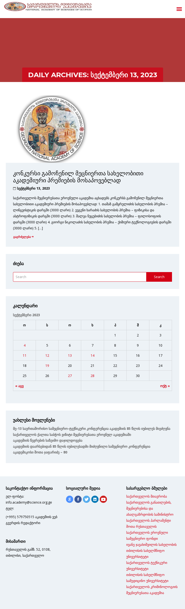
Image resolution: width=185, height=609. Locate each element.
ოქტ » (165, 385)
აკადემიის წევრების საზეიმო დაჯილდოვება (47, 440)
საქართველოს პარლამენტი (148, 520)
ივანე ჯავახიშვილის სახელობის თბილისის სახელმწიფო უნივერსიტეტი (151, 550)
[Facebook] (78, 499)
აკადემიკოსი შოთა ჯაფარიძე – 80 (40, 452)
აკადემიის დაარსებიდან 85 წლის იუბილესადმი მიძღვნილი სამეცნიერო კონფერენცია (81, 446)
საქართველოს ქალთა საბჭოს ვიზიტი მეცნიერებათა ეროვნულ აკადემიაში (72, 434)
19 (47, 365)
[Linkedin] (95, 499)
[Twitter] (86, 499)
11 (24, 355)
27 (70, 375)
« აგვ (19, 385)
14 (92, 355)
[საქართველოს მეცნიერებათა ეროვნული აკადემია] (48, 7)
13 (70, 355)
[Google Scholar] (69, 499)
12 (47, 355)
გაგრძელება (22, 237)
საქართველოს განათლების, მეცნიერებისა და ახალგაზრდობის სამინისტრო (149, 508)
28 (92, 375)
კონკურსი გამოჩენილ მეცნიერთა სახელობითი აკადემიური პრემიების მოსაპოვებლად (78, 177)
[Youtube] (103, 499)
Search (159, 276)
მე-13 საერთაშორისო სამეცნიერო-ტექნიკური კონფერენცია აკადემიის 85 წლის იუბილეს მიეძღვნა (91, 428)
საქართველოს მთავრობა (146, 496)
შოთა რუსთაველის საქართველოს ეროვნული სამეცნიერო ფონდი (147, 532)
